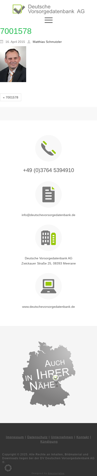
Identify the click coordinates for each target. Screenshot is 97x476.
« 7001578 (10, 97)
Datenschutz (37, 437)
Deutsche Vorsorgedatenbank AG (48, 258)
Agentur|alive (56, 473)
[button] (8, 468)
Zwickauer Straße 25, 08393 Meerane (48, 263)
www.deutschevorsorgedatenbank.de (48, 306)
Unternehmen (62, 437)
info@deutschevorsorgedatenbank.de (48, 215)
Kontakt (82, 437)
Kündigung (49, 441)
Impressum (15, 437)
